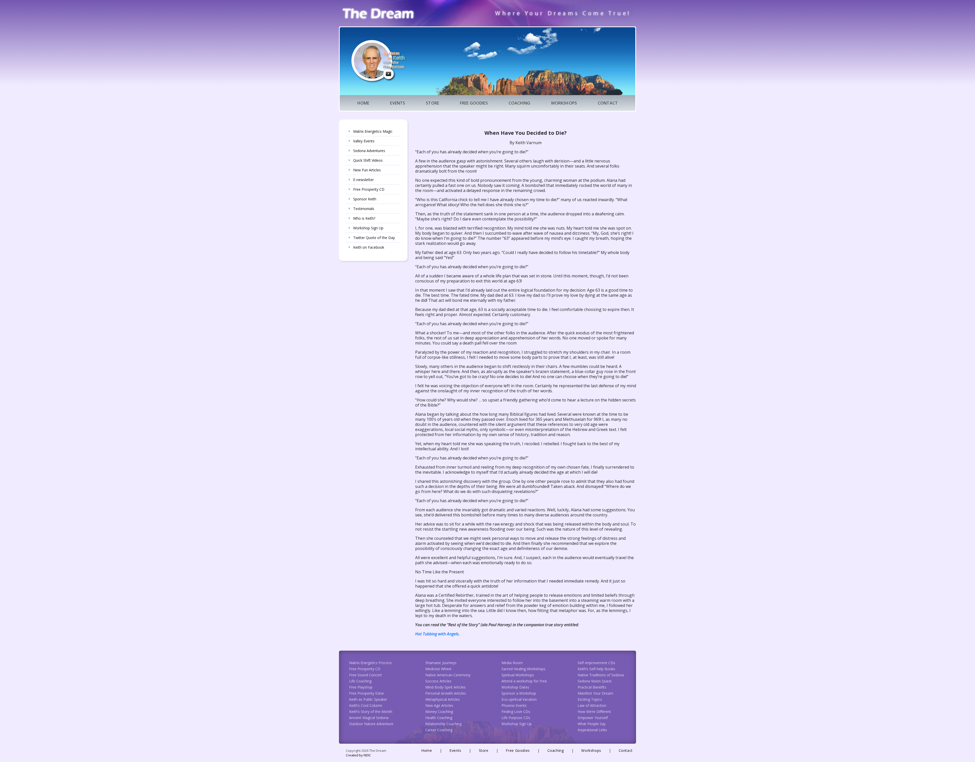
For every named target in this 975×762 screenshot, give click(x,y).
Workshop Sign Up (368, 228)
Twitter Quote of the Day (374, 237)
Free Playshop (360, 687)
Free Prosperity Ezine (366, 693)
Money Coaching (439, 711)
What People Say (592, 723)
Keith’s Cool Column (365, 705)
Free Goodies (474, 103)
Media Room (512, 662)
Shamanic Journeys (441, 662)
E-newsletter (363, 179)
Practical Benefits (592, 687)
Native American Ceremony (447, 675)
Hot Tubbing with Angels (437, 634)
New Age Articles (439, 705)
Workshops (564, 103)
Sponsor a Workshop (518, 693)
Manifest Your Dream (595, 693)
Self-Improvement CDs (596, 662)
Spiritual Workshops (517, 675)
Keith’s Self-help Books (596, 668)
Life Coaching (360, 681)
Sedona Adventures (369, 150)
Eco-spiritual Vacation (519, 699)
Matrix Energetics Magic (373, 131)
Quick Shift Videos (368, 160)
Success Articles (438, 681)
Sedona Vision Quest (595, 681)
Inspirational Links (592, 729)
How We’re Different (594, 711)
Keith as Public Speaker (368, 699)
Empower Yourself (593, 717)
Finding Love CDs (515, 711)
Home (363, 103)
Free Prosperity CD (368, 189)
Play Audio (388, 73)
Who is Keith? (364, 218)
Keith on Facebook (368, 247)
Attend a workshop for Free (524, 681)
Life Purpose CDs (515, 717)
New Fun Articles (367, 170)
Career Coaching (438, 729)
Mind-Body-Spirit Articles (445, 687)
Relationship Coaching (443, 723)
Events (397, 103)
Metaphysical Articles (442, 699)
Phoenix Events (514, 705)
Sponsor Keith (364, 199)
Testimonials (363, 208)
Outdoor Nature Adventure (371, 723)
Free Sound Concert (365, 675)
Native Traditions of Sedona (601, 675)
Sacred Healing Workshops (523, 668)
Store (432, 103)
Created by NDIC (358, 755)
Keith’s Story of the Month (370, 711)
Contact (608, 103)
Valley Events (364, 141)
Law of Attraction (592, 705)
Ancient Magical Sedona (368, 717)
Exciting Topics (590, 699)
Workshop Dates (515, 687)
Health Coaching (438, 717)
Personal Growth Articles (445, 693)
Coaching (519, 103)
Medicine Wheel (438, 668)
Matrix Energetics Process (370, 662)
